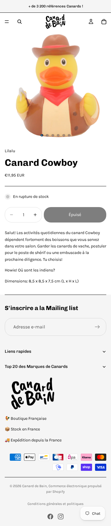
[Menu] (7, 21)
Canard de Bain (34, 486)
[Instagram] (60, 516)
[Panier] (103, 21)
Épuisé (75, 214)
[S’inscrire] (97, 327)
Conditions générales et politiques (55, 504)
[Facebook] (50, 516)
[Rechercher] (19, 21)
